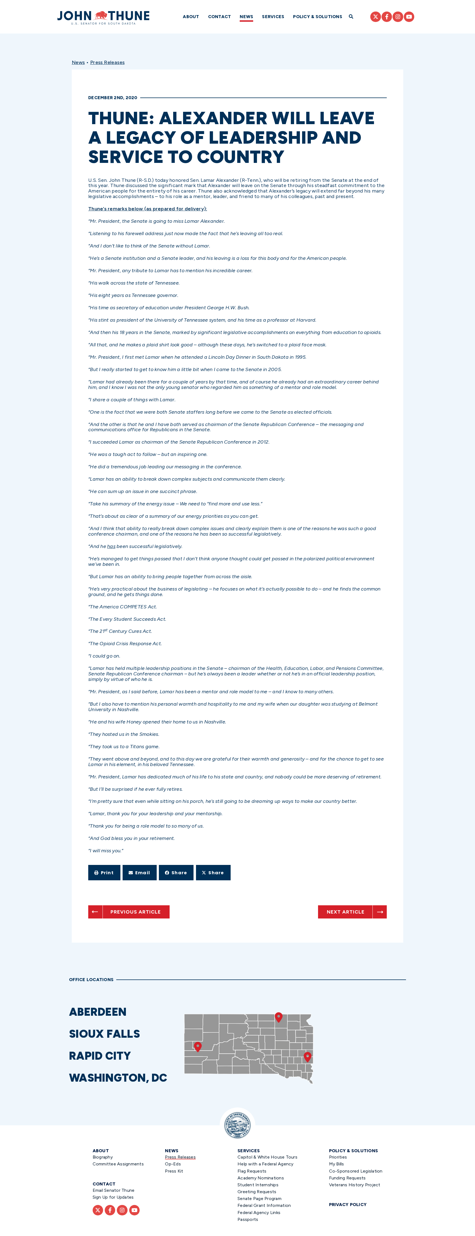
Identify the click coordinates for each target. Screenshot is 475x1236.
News (246, 16)
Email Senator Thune (114, 1190)
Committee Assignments (118, 1164)
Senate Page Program (259, 1198)
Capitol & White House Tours (267, 1157)
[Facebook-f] (387, 17)
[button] (104, 872)
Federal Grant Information (264, 1205)
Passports (248, 1219)
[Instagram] (398, 17)
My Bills (336, 1164)
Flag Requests (252, 1171)
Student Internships (258, 1184)
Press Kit (174, 1171)
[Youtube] (409, 17)
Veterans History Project (354, 1184)
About (191, 16)
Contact (219, 16)
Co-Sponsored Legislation (356, 1171)
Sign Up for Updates (113, 1197)
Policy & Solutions (317, 16)
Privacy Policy (348, 1204)
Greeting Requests (257, 1191)
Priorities (338, 1157)
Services (273, 16)
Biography (103, 1157)
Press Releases (107, 62)
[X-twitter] (375, 17)
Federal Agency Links (259, 1212)
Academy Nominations (261, 1178)
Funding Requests (347, 1178)
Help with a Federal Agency (266, 1164)
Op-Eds (173, 1164)
